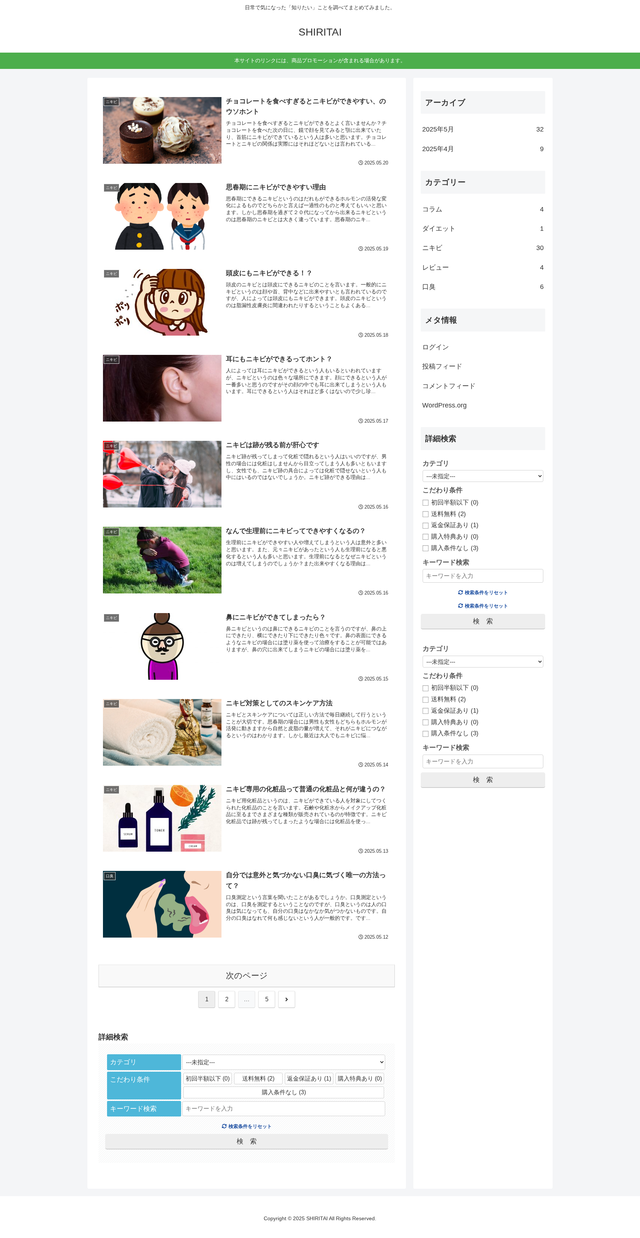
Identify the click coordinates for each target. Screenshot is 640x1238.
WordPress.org (444, 405)
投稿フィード (442, 366)
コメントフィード (449, 386)
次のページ (247, 975)
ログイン (435, 347)
